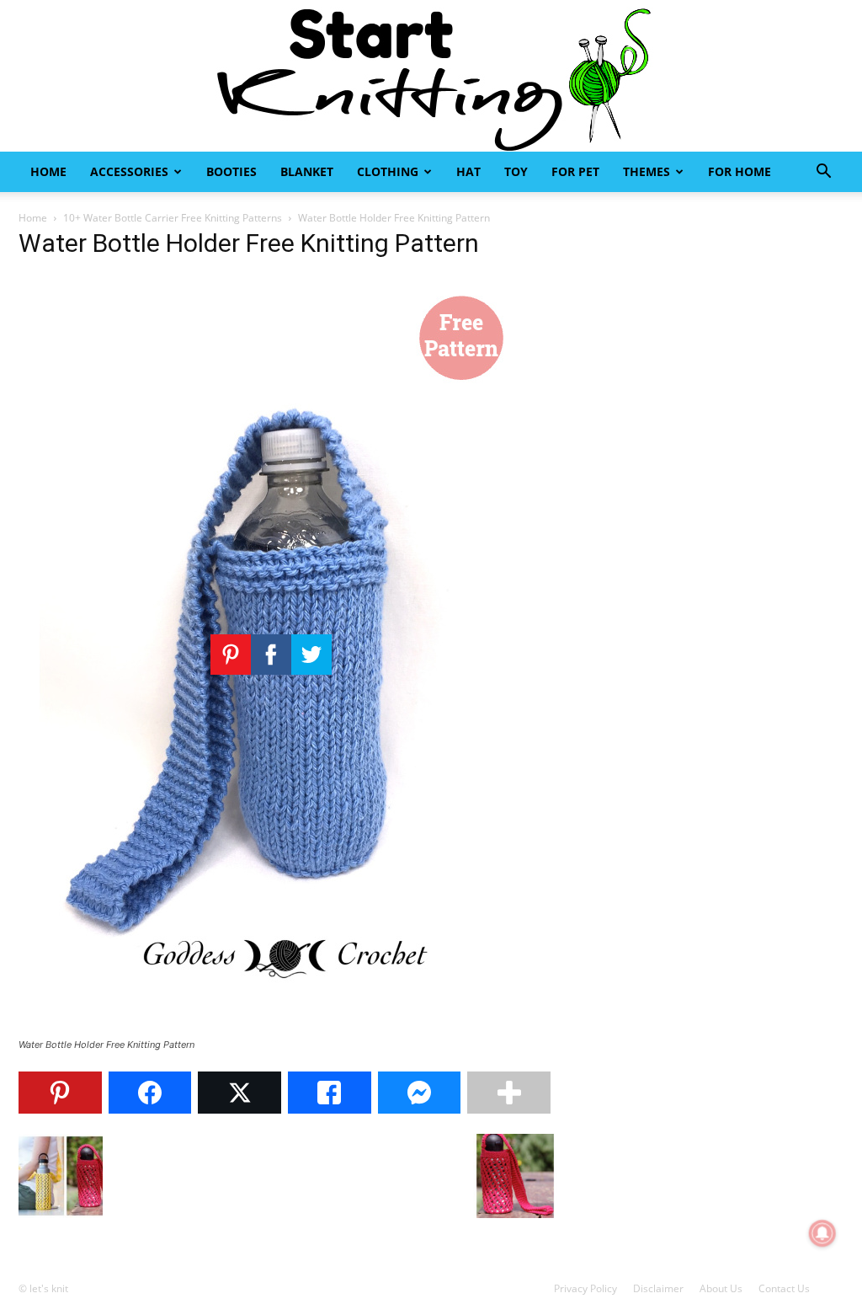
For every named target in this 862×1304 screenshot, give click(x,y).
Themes (646, 171)
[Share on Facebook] (150, 1093)
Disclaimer (658, 1288)
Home (48, 171)
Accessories (129, 171)
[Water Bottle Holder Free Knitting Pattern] (271, 1029)
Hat (468, 171)
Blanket (306, 171)
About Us (721, 1288)
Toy (516, 171)
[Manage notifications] (822, 1233)
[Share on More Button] (509, 1093)
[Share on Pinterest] (60, 1093)
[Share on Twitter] (239, 1093)
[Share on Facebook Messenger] (419, 1093)
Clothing (387, 171)
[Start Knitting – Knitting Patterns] (431, 76)
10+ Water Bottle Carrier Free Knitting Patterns (172, 218)
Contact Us (784, 1288)
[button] (823, 173)
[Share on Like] (329, 1093)
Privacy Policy (585, 1288)
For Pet (575, 171)
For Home (739, 171)
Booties (231, 171)
